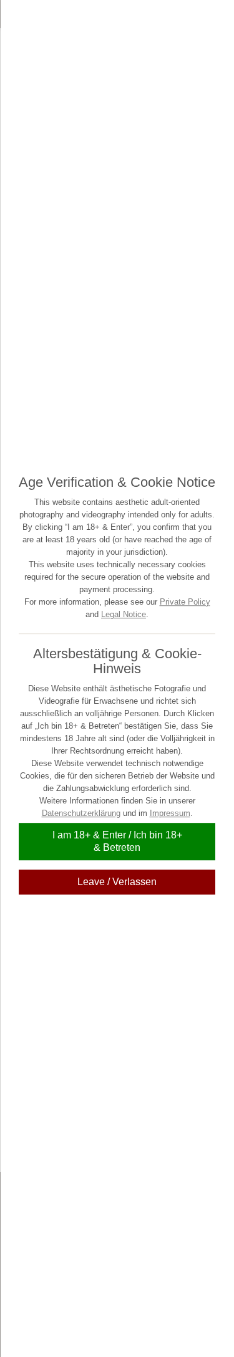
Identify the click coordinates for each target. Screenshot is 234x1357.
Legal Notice (123, 614)
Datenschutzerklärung (81, 813)
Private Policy (185, 602)
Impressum (170, 813)
